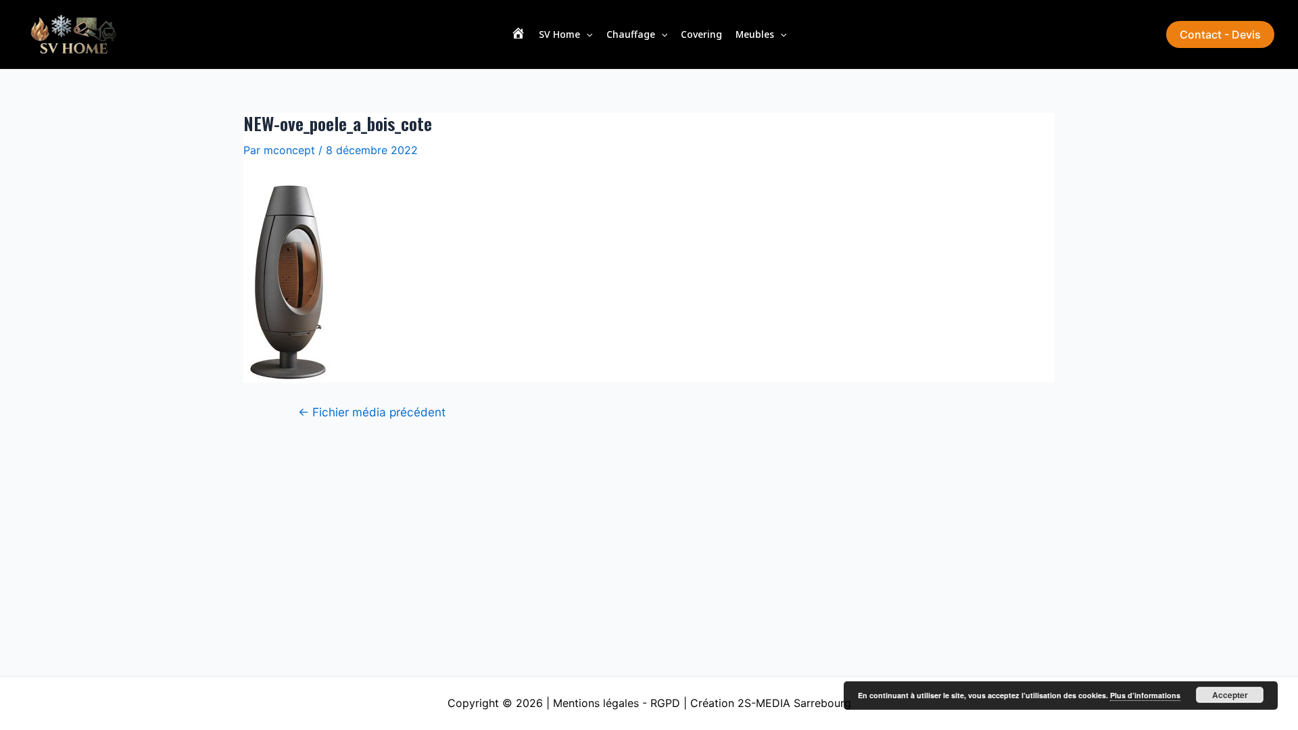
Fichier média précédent (372, 412)
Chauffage (630, 34)
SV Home (559, 34)
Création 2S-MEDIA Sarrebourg (770, 703)
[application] (586, 34)
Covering (701, 34)
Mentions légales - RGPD (616, 703)
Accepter (1230, 695)
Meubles (755, 34)
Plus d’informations (1145, 695)
